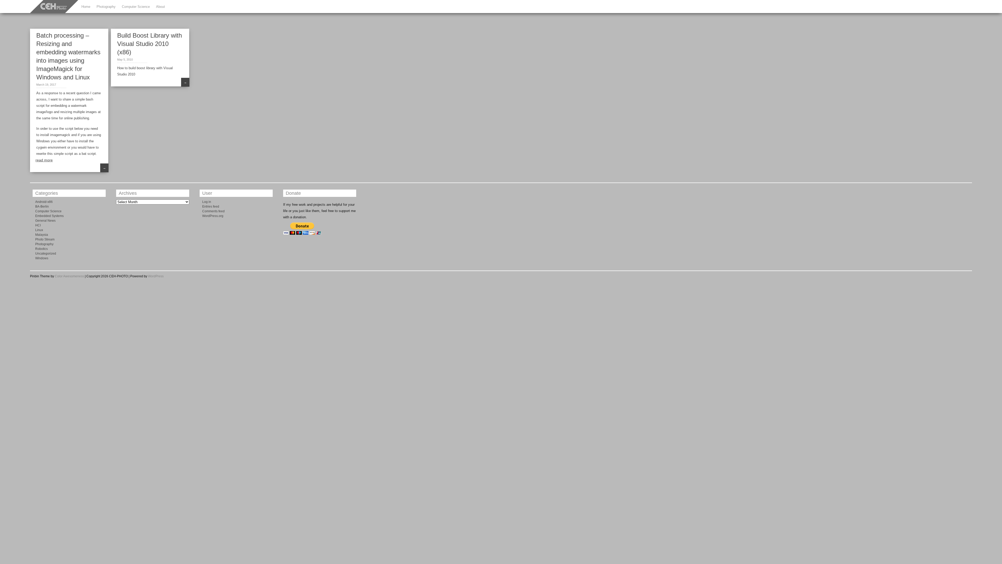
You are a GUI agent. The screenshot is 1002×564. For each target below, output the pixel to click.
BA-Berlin (42, 206)
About (160, 7)
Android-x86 (44, 202)
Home (85, 7)
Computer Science (136, 7)
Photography (106, 7)
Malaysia (41, 235)
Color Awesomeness (69, 276)
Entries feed (210, 206)
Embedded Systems (49, 216)
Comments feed (213, 211)
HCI (38, 225)
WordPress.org (212, 216)
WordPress (156, 276)
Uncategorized (45, 253)
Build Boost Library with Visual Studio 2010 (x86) (149, 44)
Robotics (41, 249)
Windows (41, 258)
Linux (39, 230)
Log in (206, 202)
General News (45, 220)
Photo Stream (45, 239)
